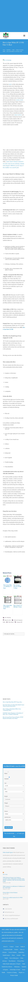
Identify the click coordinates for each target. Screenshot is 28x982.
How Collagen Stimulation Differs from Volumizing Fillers (12, 709)
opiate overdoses (18, 115)
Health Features (6, 955)
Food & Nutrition (13, 952)
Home (4, 49)
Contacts (12, 946)
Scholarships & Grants (15, 969)
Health (13, 49)
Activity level (7, 817)
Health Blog (9, 49)
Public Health (11, 622)
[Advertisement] (14, 15)
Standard (6, 778)
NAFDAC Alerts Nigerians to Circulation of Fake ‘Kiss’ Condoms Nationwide (13, 713)
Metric (6, 773)
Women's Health (14, 975)
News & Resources (14, 958)
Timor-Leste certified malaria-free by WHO (13, 897)
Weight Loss (21, 972)
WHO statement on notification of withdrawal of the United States (14, 887)
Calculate (8, 827)
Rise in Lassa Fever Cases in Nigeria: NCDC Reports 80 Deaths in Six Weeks (13, 717)
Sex (5, 789)
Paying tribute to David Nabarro (10, 892)
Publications (17, 966)
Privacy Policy (20, 961)
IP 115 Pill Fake (8, 617)
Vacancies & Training (12, 972)
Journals (18, 955)
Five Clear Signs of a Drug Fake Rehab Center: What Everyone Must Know (13, 705)
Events (17, 946)
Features (16, 949)
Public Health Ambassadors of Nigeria (11, 964)
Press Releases (12, 961)
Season (6, 811)
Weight (6, 803)
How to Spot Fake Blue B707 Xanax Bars (12, 702)
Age (5, 783)
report (10, 84)
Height (6, 796)
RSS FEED (5, 874)
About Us (5, 946)
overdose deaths (19, 100)
